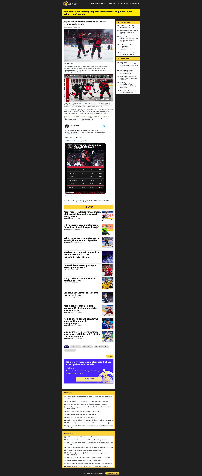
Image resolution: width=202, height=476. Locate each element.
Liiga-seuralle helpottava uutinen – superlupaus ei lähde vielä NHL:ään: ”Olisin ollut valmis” (82, 334)
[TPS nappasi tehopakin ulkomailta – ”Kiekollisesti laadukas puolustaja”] (107, 229)
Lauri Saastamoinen (69, 297)
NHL (96, 346)
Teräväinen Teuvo (103, 346)
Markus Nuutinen (68, 218)
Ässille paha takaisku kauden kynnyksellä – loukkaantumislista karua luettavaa (81, 308)
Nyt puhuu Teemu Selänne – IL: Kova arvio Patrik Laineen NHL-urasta (87, 466)
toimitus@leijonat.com (112, 473)
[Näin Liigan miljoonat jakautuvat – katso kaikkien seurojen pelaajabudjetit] (107, 323)
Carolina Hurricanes (76, 346)
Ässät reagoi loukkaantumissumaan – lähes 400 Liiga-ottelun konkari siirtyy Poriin (82, 214)
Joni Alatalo (67, 269)
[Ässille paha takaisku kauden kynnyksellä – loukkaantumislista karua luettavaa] (107, 310)
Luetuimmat (69, 433)
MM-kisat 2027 (95, 3)
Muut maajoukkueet (116, 3)
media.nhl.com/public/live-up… (81, 141)
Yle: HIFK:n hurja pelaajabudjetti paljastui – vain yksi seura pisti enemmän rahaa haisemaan (88, 454)
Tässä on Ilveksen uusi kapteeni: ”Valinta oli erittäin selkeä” (84, 460)
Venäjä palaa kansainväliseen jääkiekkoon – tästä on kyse (84, 450)
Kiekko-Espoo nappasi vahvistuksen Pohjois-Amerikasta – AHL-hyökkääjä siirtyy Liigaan (82, 254)
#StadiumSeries (72, 134)
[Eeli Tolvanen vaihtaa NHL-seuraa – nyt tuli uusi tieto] (107, 297)
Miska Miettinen (68, 27)
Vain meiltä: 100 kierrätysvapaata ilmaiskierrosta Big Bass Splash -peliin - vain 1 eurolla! (98, 12)
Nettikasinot (134, 3)
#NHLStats (68, 141)
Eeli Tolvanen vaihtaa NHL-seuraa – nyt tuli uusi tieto (82, 294)
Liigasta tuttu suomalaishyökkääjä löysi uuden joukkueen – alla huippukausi (89, 463)
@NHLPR (72, 127)
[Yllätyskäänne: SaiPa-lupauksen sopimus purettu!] (107, 283)
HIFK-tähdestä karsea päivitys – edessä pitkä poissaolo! (80, 266)
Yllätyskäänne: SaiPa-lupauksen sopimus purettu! (80, 279)
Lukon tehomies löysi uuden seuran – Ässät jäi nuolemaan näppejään (82, 239)
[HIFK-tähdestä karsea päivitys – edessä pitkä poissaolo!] (107, 270)
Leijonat (104, 3)
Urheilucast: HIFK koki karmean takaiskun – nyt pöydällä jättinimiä (86, 440)
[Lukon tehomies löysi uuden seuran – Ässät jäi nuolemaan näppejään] (107, 242)
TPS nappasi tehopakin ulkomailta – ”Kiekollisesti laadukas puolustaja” (82, 226)
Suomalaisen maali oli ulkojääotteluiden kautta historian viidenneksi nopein (86, 116)
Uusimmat (68, 393)
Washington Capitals (70, 350)
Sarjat (126, 3)
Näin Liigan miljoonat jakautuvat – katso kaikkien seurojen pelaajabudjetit (81, 321)
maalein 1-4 (83, 68)
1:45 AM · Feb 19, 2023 (80, 196)
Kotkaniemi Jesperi (87, 346)
